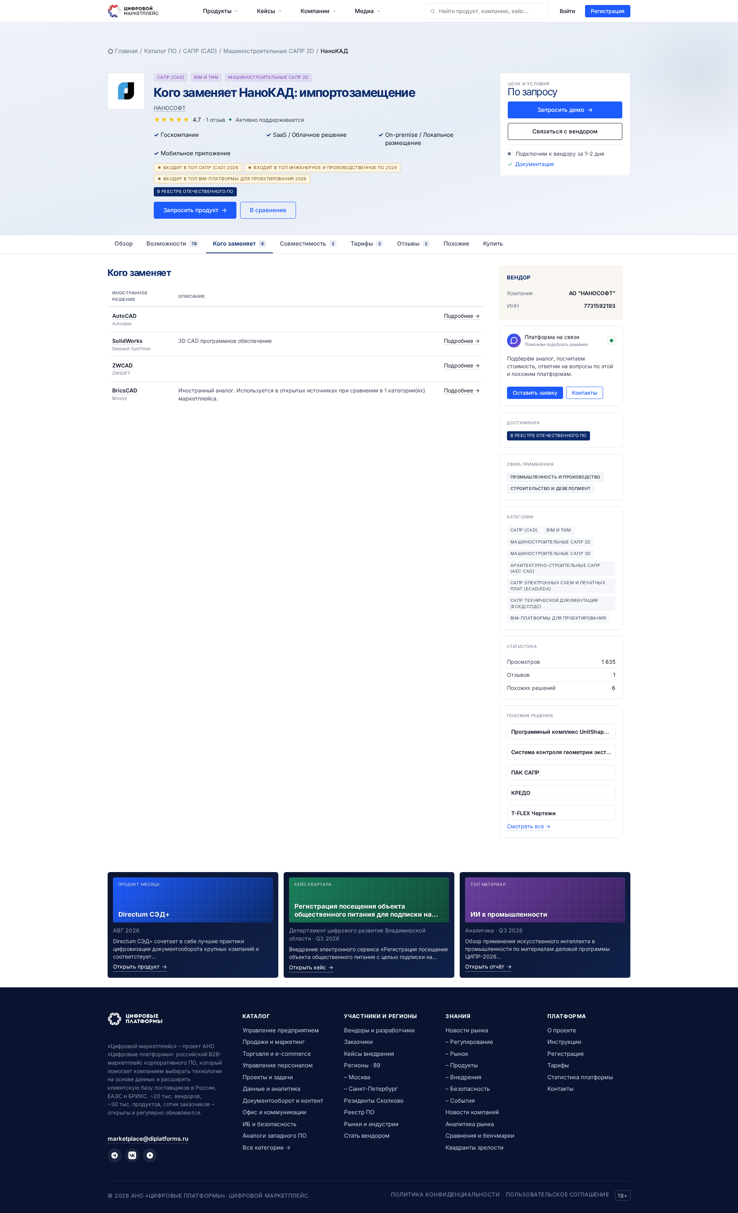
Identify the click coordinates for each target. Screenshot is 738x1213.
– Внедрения (463, 1077)
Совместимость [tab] (307, 243)
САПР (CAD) (200, 51)
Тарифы (558, 1065)
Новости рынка (466, 1030)
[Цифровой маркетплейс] (166, 1019)
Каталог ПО (160, 51)
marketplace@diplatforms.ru (148, 1138)
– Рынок (456, 1053)
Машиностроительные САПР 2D (268, 51)
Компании (315, 11)
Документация (534, 164)
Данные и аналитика (271, 1088)
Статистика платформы (580, 1077)
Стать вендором (367, 1135)
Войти (567, 11)
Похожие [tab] (456, 243)
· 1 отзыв (214, 119)
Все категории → (267, 1147)
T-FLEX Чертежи (533, 813)
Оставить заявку (535, 392)
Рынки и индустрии (371, 1124)
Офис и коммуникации (274, 1112)
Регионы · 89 (362, 1065)
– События (460, 1100)
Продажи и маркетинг (274, 1041)
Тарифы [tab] (366, 243)
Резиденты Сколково (374, 1100)
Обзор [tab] (124, 243)
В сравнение (268, 210)
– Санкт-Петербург (371, 1088)
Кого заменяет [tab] (238, 243)
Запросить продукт (195, 210)
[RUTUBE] (150, 1155)
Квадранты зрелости (474, 1147)
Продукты (217, 11)
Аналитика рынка (469, 1124)
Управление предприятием (281, 1030)
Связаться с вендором (565, 131)
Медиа (364, 11)
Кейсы (266, 11)
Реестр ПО (359, 1112)
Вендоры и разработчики (379, 1030)
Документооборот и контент (283, 1100)
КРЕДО (520, 792)
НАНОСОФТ (170, 108)
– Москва (357, 1077)
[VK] (132, 1155)
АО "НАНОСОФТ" (592, 293)
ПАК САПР (525, 772)
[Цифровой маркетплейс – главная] (133, 11)
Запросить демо (565, 109)
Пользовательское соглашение (557, 1194)
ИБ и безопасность (269, 1124)
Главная (126, 51)
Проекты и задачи (268, 1077)
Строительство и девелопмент (550, 488)
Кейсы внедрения (369, 1053)
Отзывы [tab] (412, 243)
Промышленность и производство (555, 477)
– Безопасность (467, 1088)
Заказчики (358, 1041)
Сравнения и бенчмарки (479, 1135)
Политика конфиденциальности (445, 1194)
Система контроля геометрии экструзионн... (561, 752)
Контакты (584, 392)
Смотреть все (528, 826)
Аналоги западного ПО (274, 1135)
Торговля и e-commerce (277, 1053)
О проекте (561, 1030)
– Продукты (461, 1065)
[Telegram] (114, 1155)
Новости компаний (472, 1112)
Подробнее (462, 315)
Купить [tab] (493, 243)
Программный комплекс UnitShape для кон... (561, 731)
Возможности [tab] (171, 243)
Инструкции (564, 1041)
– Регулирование (469, 1041)
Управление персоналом (278, 1065)
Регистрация (608, 11)
